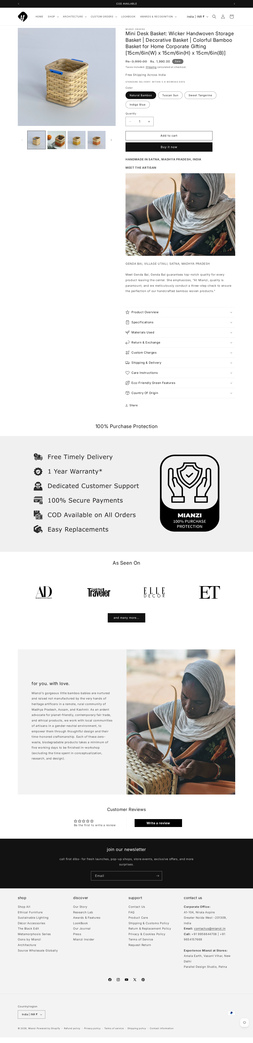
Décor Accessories (31, 923)
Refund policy (72, 1028)
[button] (52, 17)
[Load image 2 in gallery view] (56, 140)
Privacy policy (92, 1028)
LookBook (80, 923)
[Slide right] (111, 140)
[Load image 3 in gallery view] (77, 140)
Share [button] (133, 405)
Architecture (27, 945)
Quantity (131, 113)
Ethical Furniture (30, 912)
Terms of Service (140, 939)
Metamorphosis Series (34, 934)
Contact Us (136, 907)
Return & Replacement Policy (149, 928)
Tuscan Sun (170, 95)
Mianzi (32, 1028)
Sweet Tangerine (200, 95)
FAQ (131, 912)
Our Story (80, 907)
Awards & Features (87, 917)
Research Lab (83, 912)
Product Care (138, 917)
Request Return (139, 945)
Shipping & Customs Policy (148, 923)
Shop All (24, 907)
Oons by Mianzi (29, 939)
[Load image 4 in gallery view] (97, 140)
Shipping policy (136, 1028)
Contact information (162, 1028)
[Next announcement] (234, 4)
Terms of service (114, 1028)
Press (77, 934)
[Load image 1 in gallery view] (36, 140)
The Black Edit (28, 928)
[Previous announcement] (18, 4)
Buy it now (169, 147)
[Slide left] (22, 140)
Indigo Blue (138, 104)
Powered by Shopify (48, 1028)
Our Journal (82, 928)
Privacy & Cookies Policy (146, 934)
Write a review (158, 823)
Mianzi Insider (83, 939)
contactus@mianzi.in (210, 928)
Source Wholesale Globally (38, 950)
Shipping (151, 67)
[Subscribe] (157, 875)
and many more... (126, 617)
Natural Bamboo (141, 95)
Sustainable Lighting (33, 917)
